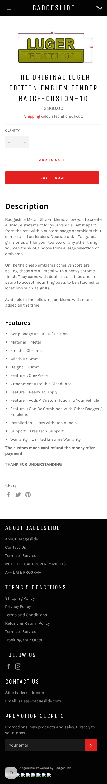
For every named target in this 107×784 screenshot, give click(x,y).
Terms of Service (20, 555)
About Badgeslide (21, 538)
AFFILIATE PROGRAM (23, 572)
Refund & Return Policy (27, 623)
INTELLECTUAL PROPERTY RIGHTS (35, 563)
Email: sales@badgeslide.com (33, 700)
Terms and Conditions (26, 614)
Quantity (12, 130)
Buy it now (52, 178)
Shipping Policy (20, 598)
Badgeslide (53, 7)
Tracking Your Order (23, 639)
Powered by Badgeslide (54, 768)
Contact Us (15, 547)
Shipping (32, 116)
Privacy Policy (18, 606)
